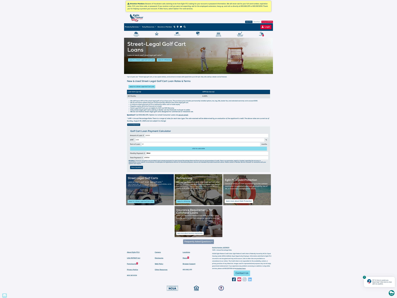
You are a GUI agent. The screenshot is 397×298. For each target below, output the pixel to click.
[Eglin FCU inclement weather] (174, 27)
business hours (241, 268)
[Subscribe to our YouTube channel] (239, 279)
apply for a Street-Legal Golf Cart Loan (141, 60)
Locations (186, 252)
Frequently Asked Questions (197, 242)
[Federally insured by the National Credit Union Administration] (172, 288)
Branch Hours (257, 21)
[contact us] (181, 27)
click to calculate (198, 148)
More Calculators (136, 167)
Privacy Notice (132, 270)
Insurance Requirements (133, 124)
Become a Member (165, 27)
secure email (183, 115)
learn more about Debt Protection (239, 201)
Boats (156, 35)
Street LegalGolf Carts (240, 36)
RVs (198, 35)
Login (267, 27)
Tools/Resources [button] (148, 27)
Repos (261, 35)
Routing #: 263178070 (267, 21)
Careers (158, 252)
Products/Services (132, 27)
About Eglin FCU (133, 252)
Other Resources (161, 270)
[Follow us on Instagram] (244, 279)
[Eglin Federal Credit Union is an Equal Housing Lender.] (196, 288)
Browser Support (189, 264)
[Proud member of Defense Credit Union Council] (221, 288)
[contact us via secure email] (4, 295)
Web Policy (159, 264)
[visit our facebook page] (234, 279)
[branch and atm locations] (177, 27)
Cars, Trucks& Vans (136, 36)
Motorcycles (177, 35)
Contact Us (242, 273)
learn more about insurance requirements (190, 233)
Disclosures (159, 258)
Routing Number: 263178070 (220, 247)
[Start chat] (391, 293)
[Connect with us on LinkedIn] (250, 279)
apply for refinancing (164, 60)
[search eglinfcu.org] (184, 27)
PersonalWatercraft (218, 36)
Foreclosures (132, 264)
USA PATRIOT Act (133, 258)
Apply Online (249, 21)
